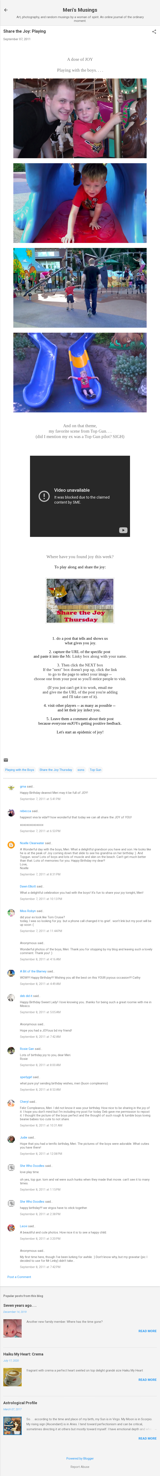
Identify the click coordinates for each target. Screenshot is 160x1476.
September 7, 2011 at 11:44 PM (41, 931)
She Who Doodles (32, 1166)
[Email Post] (5, 761)
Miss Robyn (28, 911)
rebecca (25, 811)
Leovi (23, 1226)
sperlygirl (26, 1077)
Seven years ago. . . (19, 1305)
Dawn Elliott (28, 886)
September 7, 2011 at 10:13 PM (41, 899)
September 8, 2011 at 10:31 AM (41, 1125)
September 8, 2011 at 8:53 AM (40, 1089)
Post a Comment (19, 1277)
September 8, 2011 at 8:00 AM (40, 1065)
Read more (148, 1331)
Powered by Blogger (80, 1458)
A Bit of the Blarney (33, 971)
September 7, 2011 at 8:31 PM (40, 874)
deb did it (26, 996)
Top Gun (95, 770)
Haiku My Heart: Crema (23, 1354)
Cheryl (24, 1102)
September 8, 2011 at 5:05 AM (40, 1012)
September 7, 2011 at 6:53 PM (40, 831)
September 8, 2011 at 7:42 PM (40, 1267)
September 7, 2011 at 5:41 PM (40, 799)
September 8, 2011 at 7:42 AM (40, 1037)
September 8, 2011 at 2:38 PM (40, 1214)
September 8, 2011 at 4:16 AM (40, 959)
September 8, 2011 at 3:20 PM (40, 1239)
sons (81, 770)
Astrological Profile (20, 1403)
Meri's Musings (80, 10)
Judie (23, 1137)
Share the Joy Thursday (56, 770)
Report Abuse (80, 1467)
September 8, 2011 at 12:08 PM (41, 1154)
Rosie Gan (27, 1049)
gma (23, 786)
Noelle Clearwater (32, 843)
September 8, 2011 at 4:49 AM (40, 984)
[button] (154, 32)
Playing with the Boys (19, 770)
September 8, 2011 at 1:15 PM (40, 1189)
